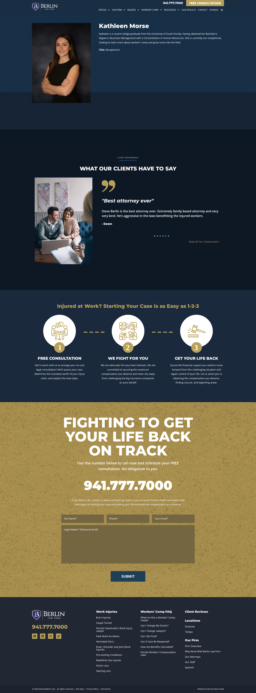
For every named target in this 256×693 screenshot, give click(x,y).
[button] (222, 10)
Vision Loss (102, 665)
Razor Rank (219, 689)
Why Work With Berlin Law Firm (202, 651)
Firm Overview (193, 646)
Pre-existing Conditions (109, 655)
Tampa (189, 631)
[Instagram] (50, 636)
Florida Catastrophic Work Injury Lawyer (114, 629)
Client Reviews (196, 612)
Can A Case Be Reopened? (155, 641)
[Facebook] (34, 636)
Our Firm (117, 9)
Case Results (188, 9)
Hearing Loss (103, 671)
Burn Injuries (103, 617)
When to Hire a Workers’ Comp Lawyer (158, 619)
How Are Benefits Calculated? (157, 647)
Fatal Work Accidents (107, 636)
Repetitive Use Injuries (108, 660)
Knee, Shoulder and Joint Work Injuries (113, 648)
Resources (170, 9)
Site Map (80, 689)
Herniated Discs (105, 641)
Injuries (131, 9)
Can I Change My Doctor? (155, 625)
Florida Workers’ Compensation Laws (158, 653)
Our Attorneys (193, 656)
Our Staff (190, 662)
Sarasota (190, 626)
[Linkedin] (42, 636)
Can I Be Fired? (149, 636)
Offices (103, 9)
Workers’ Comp (150, 9)
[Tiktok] (58, 636)
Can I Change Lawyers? (153, 631)
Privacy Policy (92, 689)
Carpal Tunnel (104, 623)
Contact (202, 9)
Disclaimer (106, 689)
